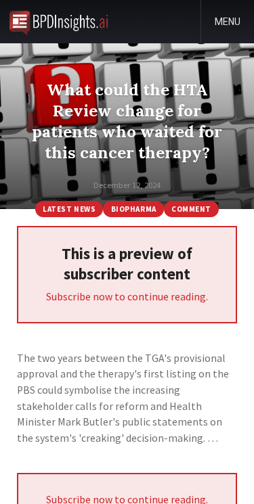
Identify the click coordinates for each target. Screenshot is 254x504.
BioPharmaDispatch (58, 21)
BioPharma (133, 209)
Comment (191, 209)
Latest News (69, 209)
